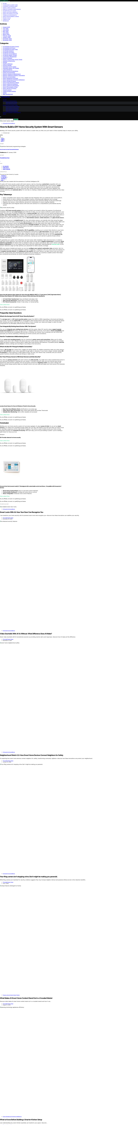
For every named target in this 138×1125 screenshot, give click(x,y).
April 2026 (6, 33)
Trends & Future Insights (10, 15)
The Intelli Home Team (4, 157)
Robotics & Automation (9, 77)
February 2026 (7, 35)
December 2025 (7, 38)
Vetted (5, 3)
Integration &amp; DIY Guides (11, 68)
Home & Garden (7, 65)
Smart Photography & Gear (10, 87)
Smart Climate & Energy (9, 7)
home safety (6, 167)
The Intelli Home (4, 0)
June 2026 (6, 30)
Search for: (2, 118)
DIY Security (6, 166)
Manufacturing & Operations (10, 71)
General (5, 62)
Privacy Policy (7, 17)
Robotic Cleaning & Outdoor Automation (14, 75)
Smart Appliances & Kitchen (10, 13)
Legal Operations (7, 69)
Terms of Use (6, 19)
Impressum (6, 20)
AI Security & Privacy (8, 52)
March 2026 (6, 34)
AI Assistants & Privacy (9, 48)
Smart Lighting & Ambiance (10, 12)
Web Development (8, 94)
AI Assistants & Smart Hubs (10, 4)
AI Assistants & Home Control (11, 46)
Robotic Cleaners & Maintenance (12, 9)
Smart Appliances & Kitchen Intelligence (14, 79)
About (4, 113)
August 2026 (6, 27)
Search (16, 119)
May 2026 (5, 31)
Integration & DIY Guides (9, 10)
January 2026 (6, 37)
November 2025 (7, 40)
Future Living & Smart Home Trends (12, 59)
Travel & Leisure (7, 90)
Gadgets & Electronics (9, 61)
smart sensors (6, 169)
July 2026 (5, 28)
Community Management (10, 56)
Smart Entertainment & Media (11, 16)
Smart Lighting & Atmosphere (11, 85)
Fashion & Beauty (7, 58)
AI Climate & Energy (8, 51)
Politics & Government (9, 72)
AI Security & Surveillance (10, 6)
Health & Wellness (8, 64)
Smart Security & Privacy (9, 88)
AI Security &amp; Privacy (10, 55)
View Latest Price (4, 304)
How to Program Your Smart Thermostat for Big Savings (9, 149)
